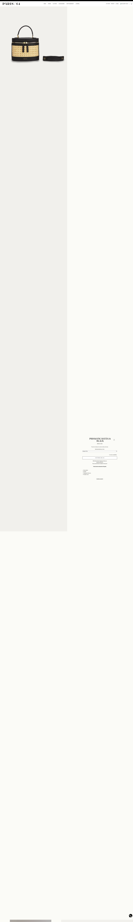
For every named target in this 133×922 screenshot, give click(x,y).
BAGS (45, 3)
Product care (86, 474)
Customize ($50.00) (99, 457)
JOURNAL (78, 3)
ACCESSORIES (61, 3)
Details (84, 471)
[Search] (129, 4)
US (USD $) (108, 3)
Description (85, 470)
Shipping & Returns (87, 473)
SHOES (49, 3)
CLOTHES (55, 3)
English (112, 3)
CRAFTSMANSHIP (70, 3)
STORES (117, 3)
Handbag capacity (99, 478)
